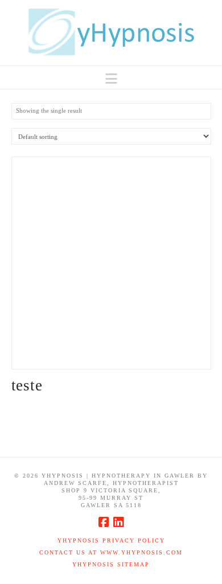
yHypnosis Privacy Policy (111, 540)
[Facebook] (103, 522)
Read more (111, 348)
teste (27, 385)
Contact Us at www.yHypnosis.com (111, 552)
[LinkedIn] (118, 522)
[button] (111, 79)
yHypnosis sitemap (111, 564)
